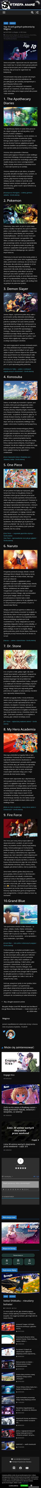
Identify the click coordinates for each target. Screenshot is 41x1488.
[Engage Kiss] (20, 1053)
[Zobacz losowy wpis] (37, 12)
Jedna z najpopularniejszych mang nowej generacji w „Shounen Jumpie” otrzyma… (25, 1433)
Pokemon (26, 37)
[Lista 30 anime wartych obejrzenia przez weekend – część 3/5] (20, 1123)
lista (11, 37)
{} (25, 1189)
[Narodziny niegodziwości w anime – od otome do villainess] (8, 1410)
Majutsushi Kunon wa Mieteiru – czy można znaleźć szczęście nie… (27, 1420)
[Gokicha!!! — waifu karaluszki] (8, 1445)
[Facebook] (20, 1468)
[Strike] (10, 1189)
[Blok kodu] (20, 1189)
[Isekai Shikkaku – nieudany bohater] (20, 1283)
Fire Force (26, 35)
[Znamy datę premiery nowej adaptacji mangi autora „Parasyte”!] (8, 1378)
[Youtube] (27, 1468)
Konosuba (6, 37)
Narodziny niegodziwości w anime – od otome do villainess (26, 1409)
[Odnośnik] (22, 1189)
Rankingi (12, 23)
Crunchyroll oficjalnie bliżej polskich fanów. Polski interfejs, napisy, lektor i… (26, 1339)
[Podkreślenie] (8, 1189)
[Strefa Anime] (20, 1)
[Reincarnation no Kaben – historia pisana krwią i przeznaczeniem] (8, 1365)
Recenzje (12, 1296)
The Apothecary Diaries (10, 39)
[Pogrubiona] (3, 1189)
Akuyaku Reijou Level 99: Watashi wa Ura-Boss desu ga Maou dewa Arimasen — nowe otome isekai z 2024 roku (19, 1008)
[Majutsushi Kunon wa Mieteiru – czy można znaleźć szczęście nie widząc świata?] (8, 1421)
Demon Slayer (13, 35)
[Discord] (14, 1468)
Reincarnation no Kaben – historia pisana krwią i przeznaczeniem (24, 1364)
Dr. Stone (20, 35)
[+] (27, 1189)
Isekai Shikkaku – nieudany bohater (18, 1302)
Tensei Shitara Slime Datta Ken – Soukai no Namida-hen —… (27, 1388)
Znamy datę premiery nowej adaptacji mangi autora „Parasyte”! (25, 1377)
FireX (15, 1308)
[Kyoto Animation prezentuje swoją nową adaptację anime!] (8, 1400)
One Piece (20, 37)
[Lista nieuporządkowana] (15, 1189)
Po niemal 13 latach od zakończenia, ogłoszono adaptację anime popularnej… (26, 1352)
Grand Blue (33, 35)
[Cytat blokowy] (18, 1189)
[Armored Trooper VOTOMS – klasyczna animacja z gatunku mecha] (8, 1327)
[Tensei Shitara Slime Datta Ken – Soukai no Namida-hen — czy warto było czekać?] (8, 1389)
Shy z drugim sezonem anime (14, 1002)
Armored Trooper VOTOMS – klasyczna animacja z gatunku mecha (26, 1326)
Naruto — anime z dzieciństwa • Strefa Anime (19, 640)
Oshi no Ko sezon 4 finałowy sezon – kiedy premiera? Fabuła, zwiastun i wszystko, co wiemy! (20, 1109)
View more (25, 1483)
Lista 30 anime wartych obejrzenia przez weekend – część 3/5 (19, 1145)
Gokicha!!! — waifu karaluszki (26, 1444)
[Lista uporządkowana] (13, 1189)
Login (37, 1176)
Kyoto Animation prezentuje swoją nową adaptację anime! (26, 1399)
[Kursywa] (6, 1189)
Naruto (15, 37)
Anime (6, 23)
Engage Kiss (9, 1075)
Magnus (16, 32)
